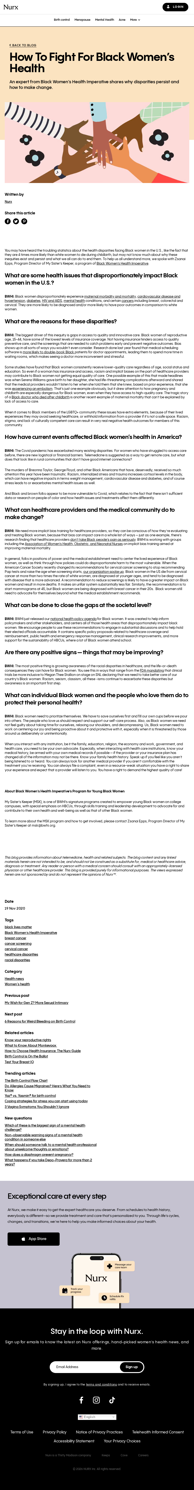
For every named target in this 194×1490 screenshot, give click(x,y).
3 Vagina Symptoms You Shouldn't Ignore (37, 1107)
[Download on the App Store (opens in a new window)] (34, 1239)
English (89, 1417)
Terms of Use (21, 1432)
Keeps (106, 1455)
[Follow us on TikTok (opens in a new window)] (112, 1402)
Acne (122, 19)
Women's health (17, 984)
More (133, 19)
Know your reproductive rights (28, 1040)
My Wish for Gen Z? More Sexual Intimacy (36, 1003)
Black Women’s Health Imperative (31, 933)
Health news (14, 979)
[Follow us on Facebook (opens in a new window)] (81, 1402)
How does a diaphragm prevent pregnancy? (39, 1155)
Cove (124, 1455)
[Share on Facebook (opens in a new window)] (7, 221)
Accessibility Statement (74, 1441)
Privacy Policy (54, 1432)
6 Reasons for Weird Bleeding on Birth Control (40, 1021)
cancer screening (18, 943)
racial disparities (17, 960)
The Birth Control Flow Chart (26, 1080)
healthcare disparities (21, 954)
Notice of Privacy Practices (99, 1432)
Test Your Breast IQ (19, 1062)
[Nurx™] (11, 7)
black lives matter (18, 927)
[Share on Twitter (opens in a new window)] (16, 221)
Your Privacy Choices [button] (122, 1441)
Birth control (62, 19)
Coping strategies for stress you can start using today (46, 1101)
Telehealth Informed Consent (158, 1432)
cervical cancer (16, 949)
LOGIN (178, 6)
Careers (143, 1455)
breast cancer (15, 938)
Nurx (8, 202)
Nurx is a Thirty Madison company (68, 1455)
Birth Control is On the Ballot (26, 1056)
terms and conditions (101, 1384)
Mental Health (104, 19)
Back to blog (24, 45)
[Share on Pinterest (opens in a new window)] (24, 221)
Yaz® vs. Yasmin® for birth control (30, 1096)
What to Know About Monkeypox (31, 1045)
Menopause (82, 19)
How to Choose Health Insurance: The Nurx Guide (43, 1051)
